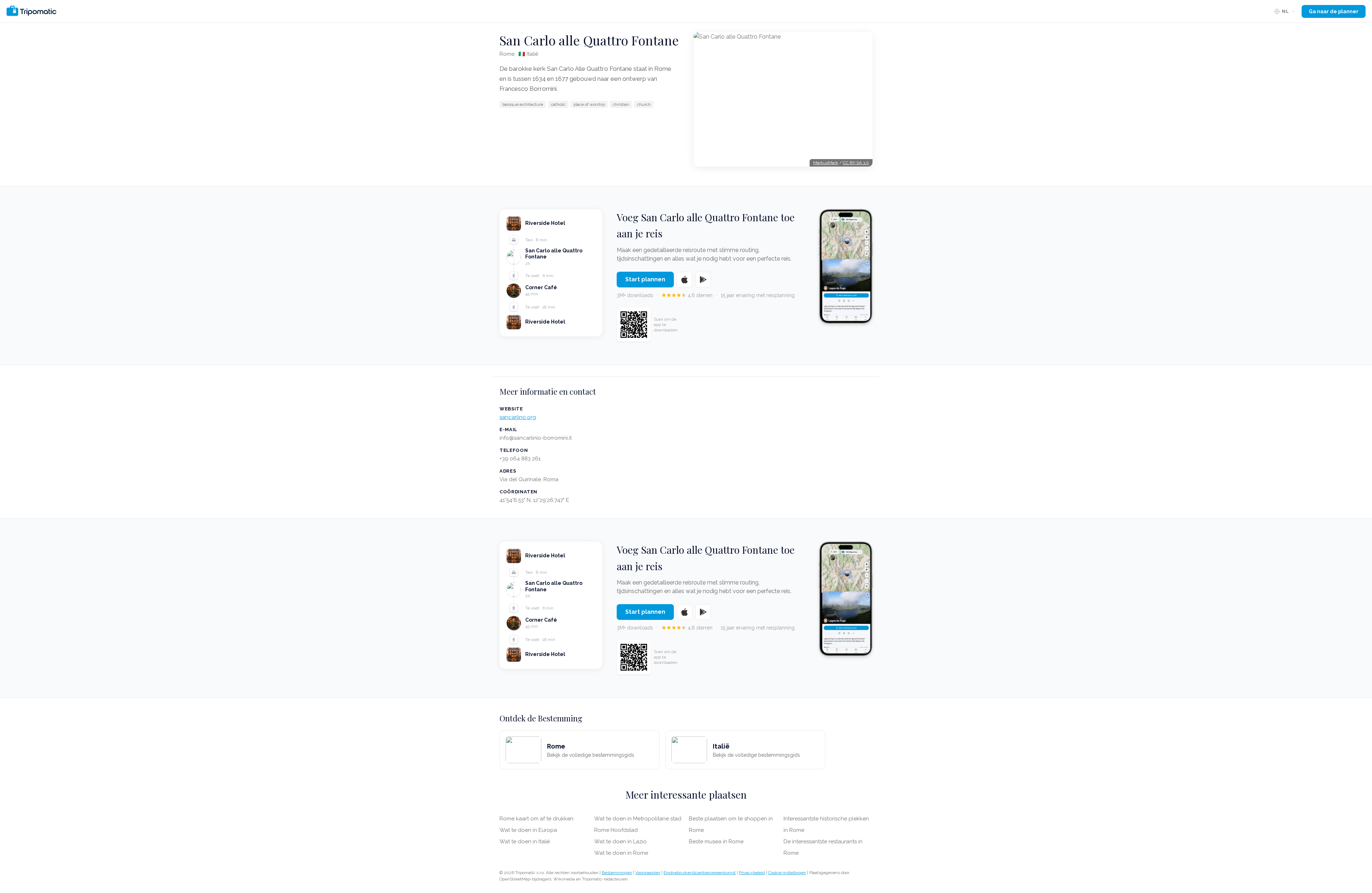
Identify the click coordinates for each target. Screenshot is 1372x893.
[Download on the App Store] (684, 279)
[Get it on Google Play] (703, 279)
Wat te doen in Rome (621, 853)
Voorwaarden (647, 872)
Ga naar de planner (1333, 11)
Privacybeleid (752, 872)
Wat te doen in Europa (528, 830)
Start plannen (645, 279)
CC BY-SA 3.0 (856, 162)
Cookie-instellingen (787, 872)
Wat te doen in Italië (524, 841)
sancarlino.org (517, 417)
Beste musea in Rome (716, 841)
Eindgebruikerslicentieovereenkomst (699, 872)
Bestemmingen (617, 872)
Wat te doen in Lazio (620, 841)
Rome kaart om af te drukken (536, 818)
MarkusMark (825, 162)
